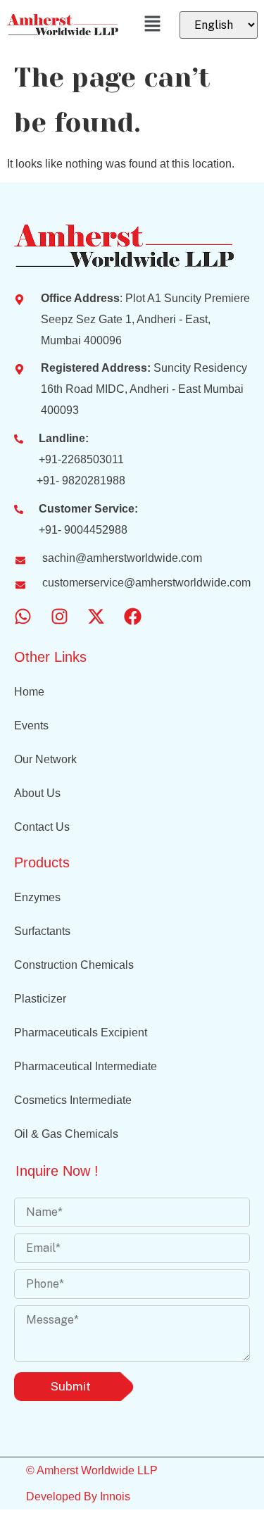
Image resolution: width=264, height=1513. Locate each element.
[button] (152, 24)
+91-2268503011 (81, 459)
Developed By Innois (78, 1496)
